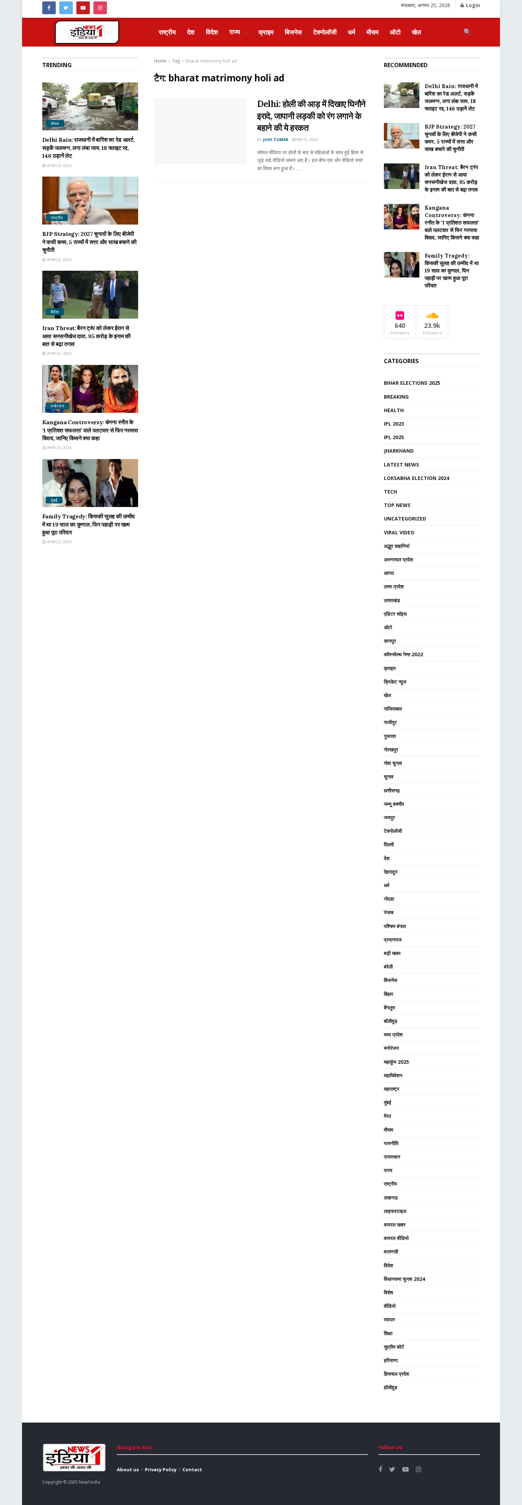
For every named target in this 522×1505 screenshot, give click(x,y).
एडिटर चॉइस (395, 613)
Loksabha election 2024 (416, 478)
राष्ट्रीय (167, 32)
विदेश (212, 32)
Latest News (401, 464)
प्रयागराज (393, 939)
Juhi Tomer (275, 139)
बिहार (388, 994)
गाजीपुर (390, 722)
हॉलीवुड (390, 1387)
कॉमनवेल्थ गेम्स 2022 (403, 654)
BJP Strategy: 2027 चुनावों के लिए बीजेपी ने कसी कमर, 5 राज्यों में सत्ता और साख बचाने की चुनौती (89, 241)
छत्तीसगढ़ (392, 790)
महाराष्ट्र (391, 1088)
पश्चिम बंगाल (395, 926)
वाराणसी (391, 1251)
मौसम (372, 32)
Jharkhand (399, 450)
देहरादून (390, 871)
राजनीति (391, 1143)
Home (160, 61)
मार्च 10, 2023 (306, 139)
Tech (390, 491)
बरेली (388, 966)
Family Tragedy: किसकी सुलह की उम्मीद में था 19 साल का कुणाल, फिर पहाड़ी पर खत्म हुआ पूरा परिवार (88, 524)
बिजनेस (293, 32)
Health (394, 410)
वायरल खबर (395, 1224)
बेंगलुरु (389, 1007)
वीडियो (390, 1305)
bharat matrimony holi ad (211, 61)
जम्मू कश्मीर (394, 803)
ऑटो (395, 32)
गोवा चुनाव (393, 763)
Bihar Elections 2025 (412, 382)
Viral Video (399, 532)
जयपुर (389, 817)
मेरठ (387, 1115)
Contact (192, 1469)
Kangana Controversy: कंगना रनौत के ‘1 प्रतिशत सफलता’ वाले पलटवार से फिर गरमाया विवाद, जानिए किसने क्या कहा (90, 430)
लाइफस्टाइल (395, 1211)
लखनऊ (391, 1197)
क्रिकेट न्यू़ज (395, 681)
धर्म (351, 32)
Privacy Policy (160, 1469)
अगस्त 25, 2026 (58, 165)
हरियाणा (391, 1360)
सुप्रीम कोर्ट (394, 1346)
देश (191, 32)
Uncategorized (405, 518)
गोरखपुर (391, 749)
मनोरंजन (57, 406)
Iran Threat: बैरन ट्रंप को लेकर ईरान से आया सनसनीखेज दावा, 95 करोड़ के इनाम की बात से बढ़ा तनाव (86, 335)
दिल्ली (389, 844)
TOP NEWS (397, 505)
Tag (176, 61)
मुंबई (54, 500)
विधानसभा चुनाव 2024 (404, 1278)
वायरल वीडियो (396, 1238)
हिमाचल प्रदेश (396, 1373)
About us (128, 1469)
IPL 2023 (394, 423)
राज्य (238, 31)
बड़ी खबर (392, 953)
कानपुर (390, 640)
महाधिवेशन (393, 1075)
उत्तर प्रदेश (394, 586)
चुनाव (388, 776)
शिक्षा (388, 1333)
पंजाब (388, 912)
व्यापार (389, 1319)
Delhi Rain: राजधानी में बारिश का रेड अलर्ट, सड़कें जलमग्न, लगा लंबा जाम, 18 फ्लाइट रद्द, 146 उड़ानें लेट (88, 147)
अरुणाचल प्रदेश (398, 559)
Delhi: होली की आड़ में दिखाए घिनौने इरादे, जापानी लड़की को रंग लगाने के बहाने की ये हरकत (311, 115)
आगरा (389, 573)
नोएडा (389, 898)
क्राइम (266, 32)
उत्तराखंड (392, 600)
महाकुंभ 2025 (396, 1061)
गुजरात (390, 736)
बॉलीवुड (390, 1021)
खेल (416, 32)
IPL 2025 (394, 437)
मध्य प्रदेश (393, 1034)
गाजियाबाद (393, 708)
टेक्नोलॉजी (325, 32)
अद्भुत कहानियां (396, 546)
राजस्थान (392, 1156)
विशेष (388, 1292)
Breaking (396, 396)
